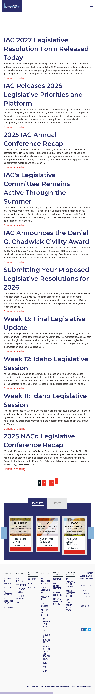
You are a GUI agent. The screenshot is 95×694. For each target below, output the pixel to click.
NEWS (57, 503)
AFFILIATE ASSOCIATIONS (45, 590)
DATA (30, 583)
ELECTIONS (32, 587)
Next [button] (91, 533)
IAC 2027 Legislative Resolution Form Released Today (46, 48)
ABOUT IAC (8, 573)
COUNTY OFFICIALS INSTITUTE (57, 586)
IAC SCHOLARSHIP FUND (8, 601)
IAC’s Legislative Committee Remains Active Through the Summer (37, 188)
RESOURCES (45, 573)
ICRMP (45, 667)
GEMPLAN (46, 671)
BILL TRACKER (19, 579)
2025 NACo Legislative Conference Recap (39, 440)
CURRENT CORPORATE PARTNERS (70, 593)
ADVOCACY (20, 573)
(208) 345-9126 (86, 606)
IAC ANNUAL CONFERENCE (58, 593)
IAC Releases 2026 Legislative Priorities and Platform (43, 94)
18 (52, 483)
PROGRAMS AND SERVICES (45, 612)
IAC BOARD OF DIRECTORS (8, 581)
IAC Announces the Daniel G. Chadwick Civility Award (46, 237)
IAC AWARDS (8, 607)
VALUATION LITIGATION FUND (46, 639)
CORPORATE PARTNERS (70, 573)
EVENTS (38, 503)
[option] (20, 534)
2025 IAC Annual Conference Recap (33, 139)
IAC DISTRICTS (8, 593)
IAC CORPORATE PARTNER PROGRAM (70, 583)
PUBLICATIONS (46, 597)
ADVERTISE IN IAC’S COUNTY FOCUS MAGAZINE (70, 605)
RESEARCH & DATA (33, 573)
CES (44, 630)
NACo (45, 663)
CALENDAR (57, 579)
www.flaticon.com (47, 686)
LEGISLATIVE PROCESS (20, 590)
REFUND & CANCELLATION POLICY (58, 601)
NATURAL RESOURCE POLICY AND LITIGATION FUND (46, 652)
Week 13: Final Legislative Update (44, 323)
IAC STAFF (7, 587)
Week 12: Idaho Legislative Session (46, 363)
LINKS (18, 602)
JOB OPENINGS (44, 604)
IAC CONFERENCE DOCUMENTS (45, 581)
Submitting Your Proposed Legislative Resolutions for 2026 (46, 278)
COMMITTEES (21, 585)
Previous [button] (4, 533)
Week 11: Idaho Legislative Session (45, 400)
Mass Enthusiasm (85, 686)
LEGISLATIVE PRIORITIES (20, 597)
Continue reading (14, 78)
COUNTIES (32, 579)
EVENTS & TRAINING (56, 573)
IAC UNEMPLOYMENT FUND (46, 623)
